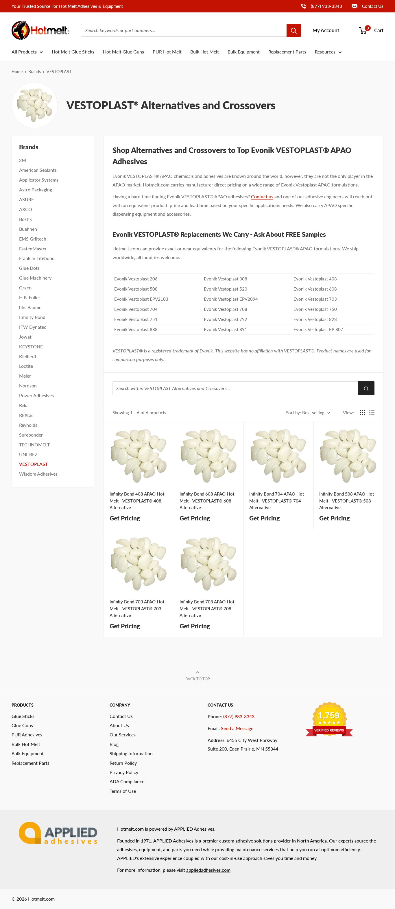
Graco (25, 287)
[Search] (294, 30)
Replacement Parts (287, 51)
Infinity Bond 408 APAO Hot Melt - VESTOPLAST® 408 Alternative (137, 500)
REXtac (26, 415)
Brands (34, 71)
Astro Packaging (35, 189)
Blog (114, 744)
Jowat (25, 336)
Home (17, 71)
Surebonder (31, 434)
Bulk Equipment (244, 51)
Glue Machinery (35, 277)
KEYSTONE (31, 346)
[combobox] (184, 30)
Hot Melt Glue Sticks (73, 51)
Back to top (197, 679)
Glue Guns (22, 725)
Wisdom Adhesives (38, 473)
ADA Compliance (127, 781)
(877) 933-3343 (321, 6)
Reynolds (28, 425)
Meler (25, 375)
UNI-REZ (28, 454)
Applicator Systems (38, 179)
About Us (119, 725)
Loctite (26, 366)
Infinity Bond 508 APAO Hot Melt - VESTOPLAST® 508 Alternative (346, 500)
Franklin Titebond (37, 258)
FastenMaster (33, 248)
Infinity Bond (32, 317)
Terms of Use (123, 791)
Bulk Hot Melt (204, 51)
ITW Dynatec (32, 327)
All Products (24, 51)
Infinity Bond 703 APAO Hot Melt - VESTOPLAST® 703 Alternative (137, 608)
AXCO (25, 209)
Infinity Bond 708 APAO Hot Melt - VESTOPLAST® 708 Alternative (207, 608)
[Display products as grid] (362, 412)
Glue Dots (29, 268)
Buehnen (28, 229)
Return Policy (123, 763)
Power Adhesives (36, 395)
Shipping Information (131, 753)
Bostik (25, 219)
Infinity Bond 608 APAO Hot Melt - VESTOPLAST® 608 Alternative (207, 500)
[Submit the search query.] (366, 388)
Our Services (123, 734)
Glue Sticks (23, 716)
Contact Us (372, 6)
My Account (326, 30)
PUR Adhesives (27, 734)
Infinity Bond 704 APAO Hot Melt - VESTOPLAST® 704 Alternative (276, 500)
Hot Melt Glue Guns (123, 51)
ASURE (26, 199)
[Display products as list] (371, 412)
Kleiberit (27, 356)
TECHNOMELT (34, 444)
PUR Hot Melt (167, 51)
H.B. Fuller (29, 297)
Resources (325, 51)
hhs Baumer (31, 307)
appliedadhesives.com (208, 870)
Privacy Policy (124, 772)
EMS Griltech (32, 238)
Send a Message (237, 728)
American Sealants (38, 170)
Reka (24, 405)
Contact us (262, 196)
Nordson (28, 385)
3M (22, 160)
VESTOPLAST (33, 464)
